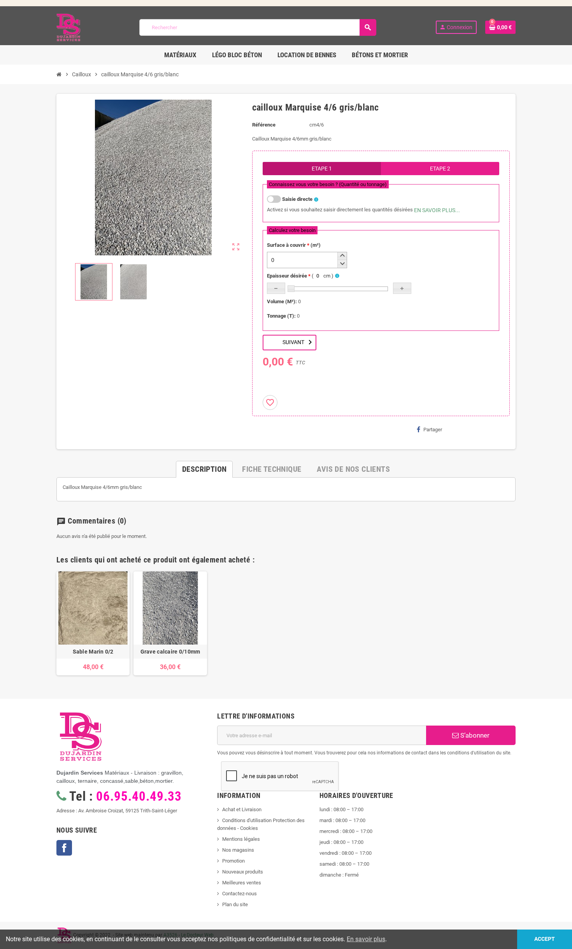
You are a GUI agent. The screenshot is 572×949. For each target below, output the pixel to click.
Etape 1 (322, 168)
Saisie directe (297, 199)
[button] (342, 256)
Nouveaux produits (242, 872)
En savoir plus (366, 939)
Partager (432, 429)
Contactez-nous (239, 893)
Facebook (64, 848)
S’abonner (474, 735)
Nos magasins (238, 850)
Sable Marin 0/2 (93, 651)
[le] (328, 184)
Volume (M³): (282, 301)
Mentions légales (241, 839)
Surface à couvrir (294, 245)
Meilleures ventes (241, 883)
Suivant (298, 342)
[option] (93, 623)
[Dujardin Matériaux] (68, 27)
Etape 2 (440, 168)
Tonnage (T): (281, 316)
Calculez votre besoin (292, 230)
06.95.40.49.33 (138, 796)
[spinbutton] (307, 260)
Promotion (233, 861)
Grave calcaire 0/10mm (170, 651)
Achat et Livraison (241, 809)
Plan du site (235, 904)
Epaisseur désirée (300, 276)
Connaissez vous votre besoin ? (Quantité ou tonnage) (328, 184)
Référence (263, 125)
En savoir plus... (437, 210)
